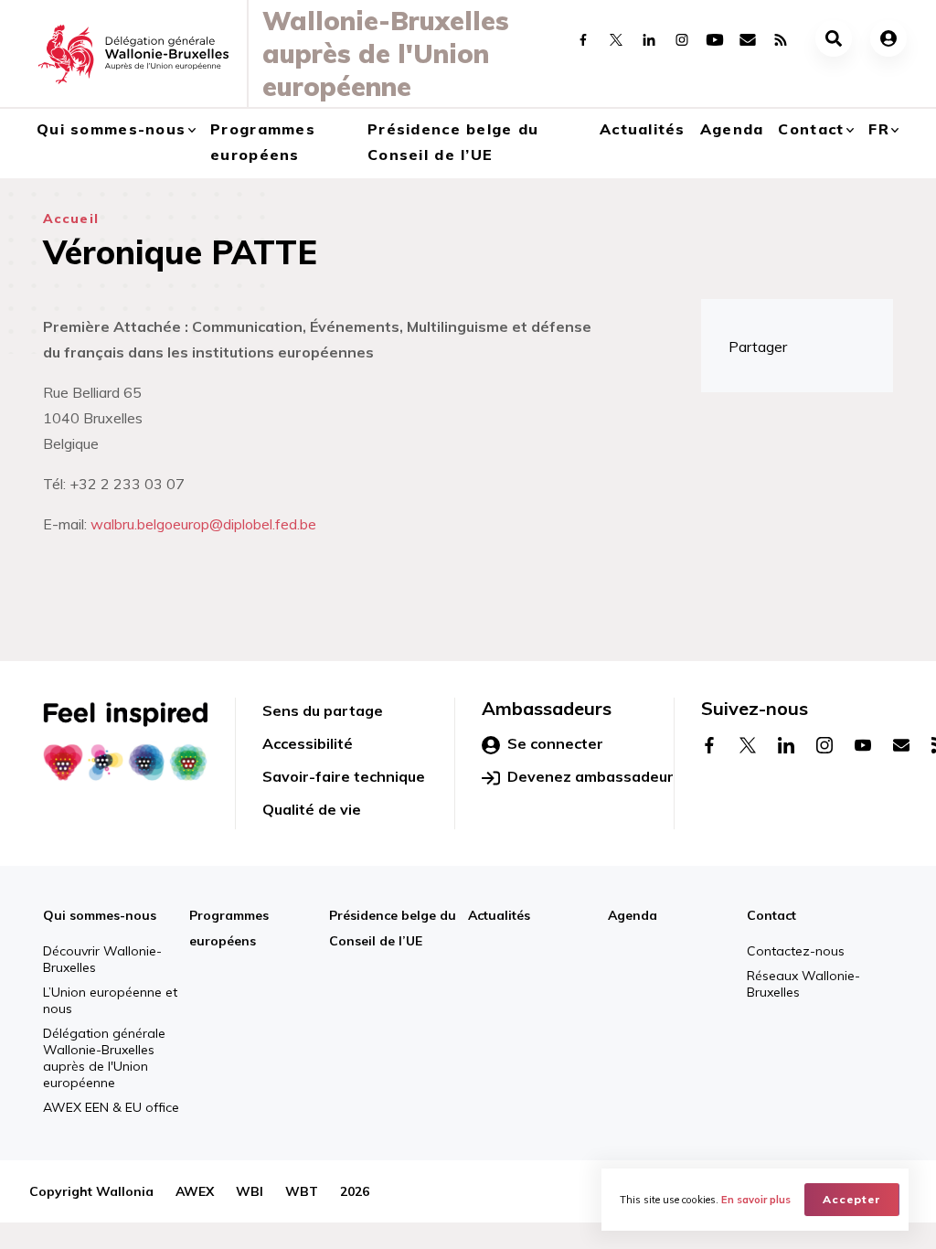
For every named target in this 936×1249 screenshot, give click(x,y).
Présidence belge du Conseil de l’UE (452, 142)
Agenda (732, 129)
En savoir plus (756, 1199)
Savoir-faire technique (343, 776)
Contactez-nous (796, 951)
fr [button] (878, 129)
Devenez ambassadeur (590, 776)
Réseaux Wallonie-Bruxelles (803, 983)
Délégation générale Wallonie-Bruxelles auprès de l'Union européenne (104, 1058)
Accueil (71, 218)
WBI (249, 1191)
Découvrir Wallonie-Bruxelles (102, 959)
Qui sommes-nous (111, 129)
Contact (811, 129)
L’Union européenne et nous (110, 1000)
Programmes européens (262, 142)
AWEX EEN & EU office (111, 1107)
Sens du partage (322, 710)
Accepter (852, 1199)
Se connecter (555, 743)
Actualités (643, 129)
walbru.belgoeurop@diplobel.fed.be (203, 524)
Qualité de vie (311, 809)
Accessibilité (307, 743)
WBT (301, 1191)
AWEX (195, 1191)
